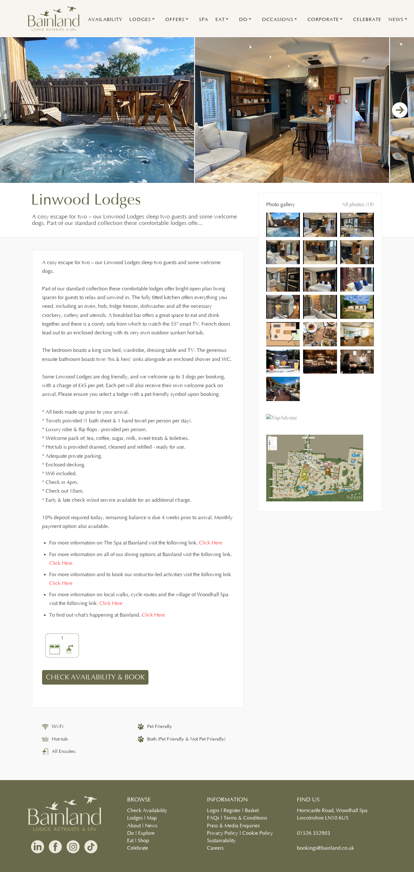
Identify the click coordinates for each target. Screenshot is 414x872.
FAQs (213, 818)
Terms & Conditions (245, 818)
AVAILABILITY (105, 19)
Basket (252, 810)
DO (243, 19)
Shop (143, 841)
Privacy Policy (222, 833)
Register (232, 810)
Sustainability (221, 841)
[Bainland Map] (314, 500)
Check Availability (147, 810)
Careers (215, 848)
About (134, 826)
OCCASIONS (277, 19)
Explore (146, 833)
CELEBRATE (367, 19)
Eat (130, 841)
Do (130, 833)
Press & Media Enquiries (233, 826)
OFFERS (175, 19)
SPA (203, 19)
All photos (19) (358, 204)
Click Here (210, 543)
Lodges (135, 818)
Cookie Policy (257, 833)
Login (213, 810)
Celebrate (137, 848)
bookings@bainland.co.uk (325, 848)
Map (152, 818)
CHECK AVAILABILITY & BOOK (95, 677)
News (151, 826)
